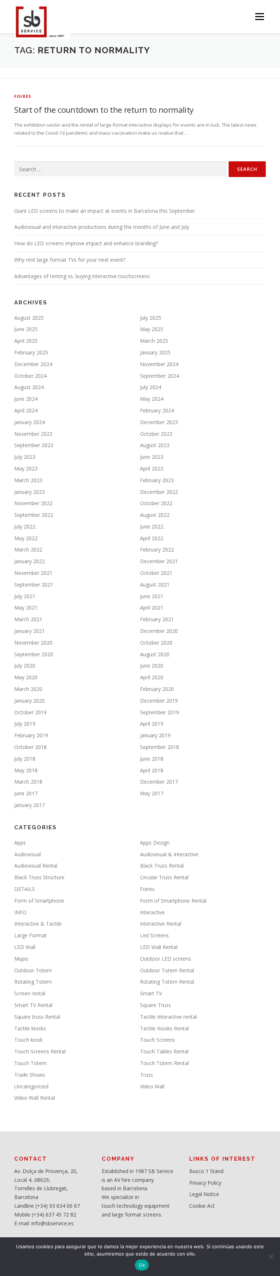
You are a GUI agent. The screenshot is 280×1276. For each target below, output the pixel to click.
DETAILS (24, 888)
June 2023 (151, 456)
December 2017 (159, 781)
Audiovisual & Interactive (169, 854)
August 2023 (155, 445)
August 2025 (29, 317)
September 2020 (33, 654)
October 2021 (156, 572)
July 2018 (24, 758)
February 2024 (157, 410)
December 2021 (159, 561)
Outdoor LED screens (165, 958)
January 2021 (29, 630)
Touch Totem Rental (164, 1063)
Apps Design (155, 842)
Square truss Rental (37, 1016)
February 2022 (157, 549)
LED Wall (24, 946)
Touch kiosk (28, 1039)
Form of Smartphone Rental (173, 900)
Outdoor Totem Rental (167, 970)
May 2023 (26, 468)
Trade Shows (29, 1074)
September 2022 (33, 514)
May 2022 (26, 538)
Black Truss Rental (162, 865)
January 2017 (29, 805)
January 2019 (155, 735)
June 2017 (26, 793)
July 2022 (24, 526)
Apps (20, 842)
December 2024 (33, 364)
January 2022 (29, 561)
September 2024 (159, 375)
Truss (146, 1074)
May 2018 (26, 770)
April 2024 (26, 410)
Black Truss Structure (39, 877)
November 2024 (159, 364)
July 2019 (24, 723)
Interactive (152, 912)
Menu (259, 16)
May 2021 (26, 607)
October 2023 (156, 433)
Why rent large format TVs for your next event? (69, 259)
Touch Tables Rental (164, 1051)
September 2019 (159, 712)
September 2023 (33, 445)
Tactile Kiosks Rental (164, 1028)
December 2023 (159, 422)
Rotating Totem (33, 981)
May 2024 (151, 398)
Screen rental (29, 993)
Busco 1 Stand (206, 1171)
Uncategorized (31, 1086)
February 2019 (31, 735)
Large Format (30, 935)
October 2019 (30, 712)
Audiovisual (27, 854)
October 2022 (156, 503)
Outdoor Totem (33, 970)
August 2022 (155, 514)
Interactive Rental (160, 923)
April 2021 (151, 607)
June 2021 (151, 596)
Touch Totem (30, 1063)
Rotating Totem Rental (167, 981)
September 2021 (33, 584)
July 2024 (150, 387)
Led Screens (154, 935)
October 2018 (30, 746)
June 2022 (151, 526)
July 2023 (24, 456)
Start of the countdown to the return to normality (104, 109)
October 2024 (30, 375)
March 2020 (28, 688)
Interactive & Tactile (38, 923)
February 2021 (157, 619)
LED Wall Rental (159, 946)
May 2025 (151, 329)
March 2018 (28, 781)
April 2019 (151, 723)
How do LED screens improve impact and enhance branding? (86, 243)
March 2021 (28, 619)
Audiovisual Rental (35, 865)
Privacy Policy (205, 1182)
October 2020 (156, 642)
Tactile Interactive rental (168, 1016)
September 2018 (159, 746)
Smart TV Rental (33, 1005)
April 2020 (151, 677)
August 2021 (155, 584)
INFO (20, 912)
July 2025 (150, 317)
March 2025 (154, 340)
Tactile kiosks (30, 1028)
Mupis (21, 958)
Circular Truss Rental (164, 877)
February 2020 (157, 688)
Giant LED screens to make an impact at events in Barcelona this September (104, 210)
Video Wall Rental (34, 1097)
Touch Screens (157, 1039)
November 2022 (33, 503)
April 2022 (151, 538)
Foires (22, 96)
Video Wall (152, 1086)
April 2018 (151, 770)
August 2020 (155, 654)
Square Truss (155, 1005)
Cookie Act (202, 1205)
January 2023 (29, 491)
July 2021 (24, 596)
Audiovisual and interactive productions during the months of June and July (101, 226)
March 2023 (28, 480)
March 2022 (28, 549)
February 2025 (31, 352)
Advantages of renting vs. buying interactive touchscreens (82, 276)
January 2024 (29, 422)
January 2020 (29, 700)
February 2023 (157, 480)
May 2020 (26, 677)
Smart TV (151, 993)
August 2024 (29, 387)
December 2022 (159, 491)
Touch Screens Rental (40, 1051)
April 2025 (26, 340)
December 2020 (159, 630)
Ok (142, 1265)
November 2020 (33, 642)
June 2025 (26, 329)
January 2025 (155, 352)
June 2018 (151, 758)
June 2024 (26, 398)
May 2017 (151, 793)
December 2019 (159, 700)
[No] (271, 1256)
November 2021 (33, 572)
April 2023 (151, 468)
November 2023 (33, 433)
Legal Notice (204, 1194)
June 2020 (151, 665)
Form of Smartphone (39, 900)
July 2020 (24, 665)
